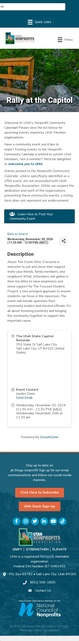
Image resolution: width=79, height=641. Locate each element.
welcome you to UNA (25, 164)
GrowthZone (49, 437)
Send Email (24, 397)
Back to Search (17, 234)
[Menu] (39, 22)
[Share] (63, 241)
